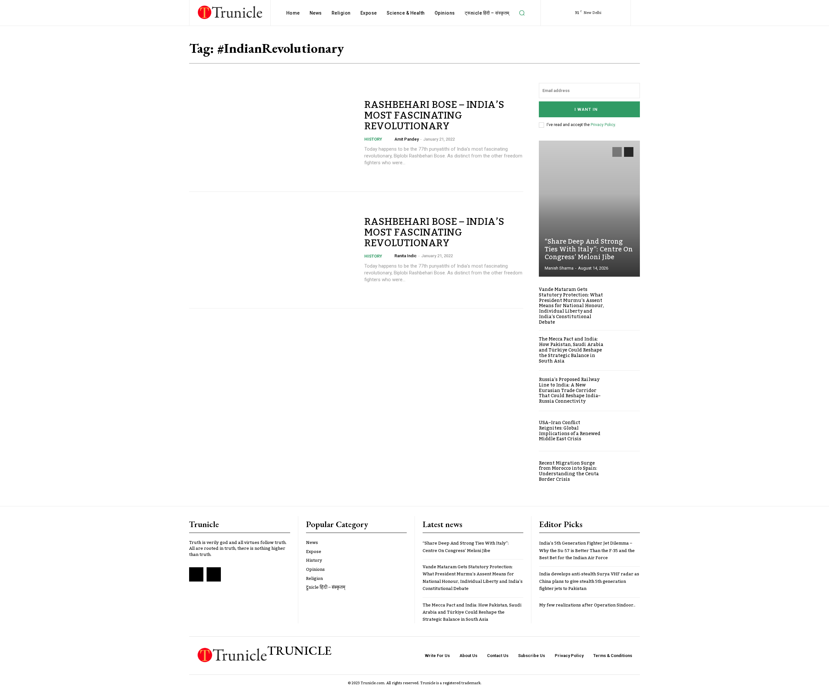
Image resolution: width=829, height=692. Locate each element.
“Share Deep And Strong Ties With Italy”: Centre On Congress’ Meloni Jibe (589, 249)
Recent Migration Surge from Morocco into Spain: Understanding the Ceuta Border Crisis (569, 471)
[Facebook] (196, 574)
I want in (586, 109)
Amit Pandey (406, 139)
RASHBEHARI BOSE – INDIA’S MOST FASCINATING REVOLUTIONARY (434, 115)
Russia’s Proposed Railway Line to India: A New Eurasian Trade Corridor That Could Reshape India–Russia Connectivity (569, 390)
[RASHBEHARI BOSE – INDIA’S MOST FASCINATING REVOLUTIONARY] (272, 133)
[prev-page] (617, 152)
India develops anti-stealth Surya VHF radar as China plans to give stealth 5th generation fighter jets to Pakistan (589, 581)
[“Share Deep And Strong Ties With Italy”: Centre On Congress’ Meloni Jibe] (589, 209)
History (373, 139)
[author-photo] (390, 139)
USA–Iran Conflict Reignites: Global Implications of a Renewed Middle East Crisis (569, 431)
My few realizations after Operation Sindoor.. (587, 605)
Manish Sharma (559, 268)
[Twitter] (214, 574)
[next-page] (628, 152)
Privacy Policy (603, 124)
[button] (522, 13)
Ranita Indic (405, 255)
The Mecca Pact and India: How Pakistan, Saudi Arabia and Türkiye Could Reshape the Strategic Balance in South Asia (571, 350)
